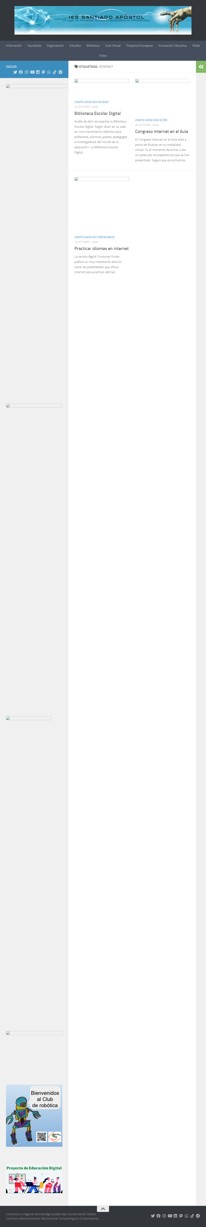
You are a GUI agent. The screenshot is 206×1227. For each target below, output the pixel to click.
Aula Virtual (113, 45)
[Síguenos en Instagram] (27, 72)
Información (14, 45)
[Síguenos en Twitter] (15, 72)
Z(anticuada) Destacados (91, 102)
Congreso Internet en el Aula (161, 131)
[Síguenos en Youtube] (32, 72)
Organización (55, 45)
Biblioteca (93, 45)
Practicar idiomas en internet (101, 248)
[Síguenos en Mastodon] (43, 72)
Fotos (103, 56)
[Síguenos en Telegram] (60, 72)
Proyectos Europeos (139, 45)
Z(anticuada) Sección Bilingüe (94, 237)
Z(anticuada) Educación (151, 120)
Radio (196, 45)
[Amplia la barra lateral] (201, 67)
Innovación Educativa (172, 45)
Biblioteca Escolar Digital (97, 113)
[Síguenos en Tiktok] (55, 72)
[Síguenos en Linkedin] (38, 72)
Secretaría (34, 45)
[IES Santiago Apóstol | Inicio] (103, 20)
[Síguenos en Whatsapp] (49, 72)
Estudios (75, 45)
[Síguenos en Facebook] (21, 72)
